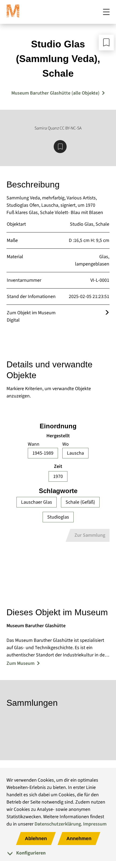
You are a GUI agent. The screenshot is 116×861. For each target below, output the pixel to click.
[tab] (58, 853)
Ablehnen (36, 838)
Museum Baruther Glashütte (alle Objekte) (55, 93)
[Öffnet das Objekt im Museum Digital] (107, 312)
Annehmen (78, 838)
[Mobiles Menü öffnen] (106, 12)
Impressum (95, 824)
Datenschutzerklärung (58, 824)
